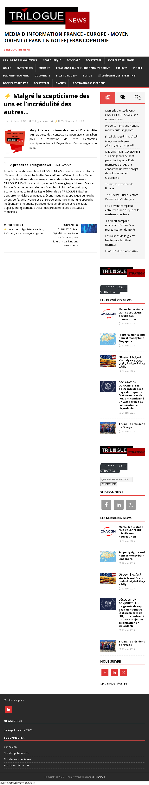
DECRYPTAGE (93, 60)
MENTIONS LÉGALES (113, 684)
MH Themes (98, 777)
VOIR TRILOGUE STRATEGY (113, 289)
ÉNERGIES (44, 68)
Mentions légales (14, 700)
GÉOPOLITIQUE (52, 60)
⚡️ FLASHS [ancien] (66, 121)
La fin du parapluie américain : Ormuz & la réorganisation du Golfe (120, 225)
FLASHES (60, 83)
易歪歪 (4, 783)
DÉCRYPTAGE (41, 83)
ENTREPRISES (25, 68)
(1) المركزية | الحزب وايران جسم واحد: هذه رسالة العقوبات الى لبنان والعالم (121, 141)
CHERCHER (109, 484)
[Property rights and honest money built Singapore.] (108, 342)
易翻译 (12, 783)
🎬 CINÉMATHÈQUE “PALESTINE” (117, 75)
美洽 (32, 783)
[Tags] (122, 97)
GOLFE (7, 68)
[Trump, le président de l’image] (108, 432)
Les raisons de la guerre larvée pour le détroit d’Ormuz (120, 240)
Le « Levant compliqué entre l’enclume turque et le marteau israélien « (122, 210)
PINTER (137, 68)
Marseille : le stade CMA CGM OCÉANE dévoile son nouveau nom (121, 115)
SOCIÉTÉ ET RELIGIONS (120, 60)
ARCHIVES (121, 68)
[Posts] (107, 97)
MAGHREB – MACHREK (16, 75)
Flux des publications (16, 753)
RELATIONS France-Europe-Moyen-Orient (83, 68)
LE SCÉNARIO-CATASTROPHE (88, 83)
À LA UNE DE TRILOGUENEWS (20, 60)
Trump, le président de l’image (132, 425)
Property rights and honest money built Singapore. (132, 338)
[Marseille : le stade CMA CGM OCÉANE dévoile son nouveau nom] (108, 317)
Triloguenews (40, 121)
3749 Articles (63, 165)
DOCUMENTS (42, 75)
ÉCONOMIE (73, 60)
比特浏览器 (23, 783)
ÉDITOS (87, 75)
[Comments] (137, 97)
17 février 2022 (18, 121)
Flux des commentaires (17, 759)
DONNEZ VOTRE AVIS (15, 83)
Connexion (10, 747)
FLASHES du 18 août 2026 (121, 251)
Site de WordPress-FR (16, 765)
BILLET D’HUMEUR (66, 75)
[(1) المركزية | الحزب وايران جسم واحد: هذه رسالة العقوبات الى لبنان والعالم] (108, 364)
